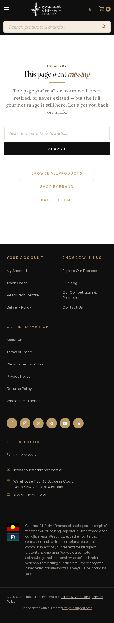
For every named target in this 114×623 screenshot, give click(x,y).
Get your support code (77, 608)
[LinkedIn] (78, 423)
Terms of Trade (19, 351)
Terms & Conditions (75, 596)
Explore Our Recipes (80, 270)
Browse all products (57, 173)
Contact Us (73, 307)
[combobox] (50, 26)
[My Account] (88, 9)
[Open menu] (7, 9)
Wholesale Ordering (24, 400)
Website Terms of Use (25, 364)
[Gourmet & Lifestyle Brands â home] (45, 9)
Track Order (17, 282)
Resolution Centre (23, 294)
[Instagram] (25, 423)
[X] (38, 423)
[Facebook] (12, 423)
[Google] (51, 423)
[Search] (103, 26)
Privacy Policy (18, 376)
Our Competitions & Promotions (80, 295)
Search (57, 149)
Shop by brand (57, 186)
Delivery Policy (19, 307)
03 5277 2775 (24, 454)
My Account (17, 270)
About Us (14, 339)
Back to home (57, 200)
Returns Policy (19, 388)
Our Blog (70, 282)
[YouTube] (65, 423)
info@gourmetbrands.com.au (38, 469)
